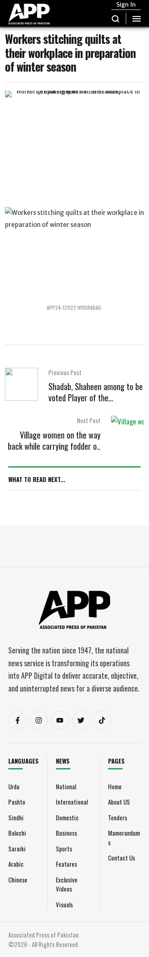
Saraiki (17, 848)
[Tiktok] (102, 720)
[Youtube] (59, 720)
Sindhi (16, 817)
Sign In (126, 4)
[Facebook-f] (17, 720)
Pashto (16, 801)
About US (119, 801)
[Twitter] (81, 720)
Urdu (13, 786)
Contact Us (121, 857)
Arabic (16, 863)
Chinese (17, 879)
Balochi (17, 832)
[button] (116, 18)
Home (115, 786)
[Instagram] (38, 720)
